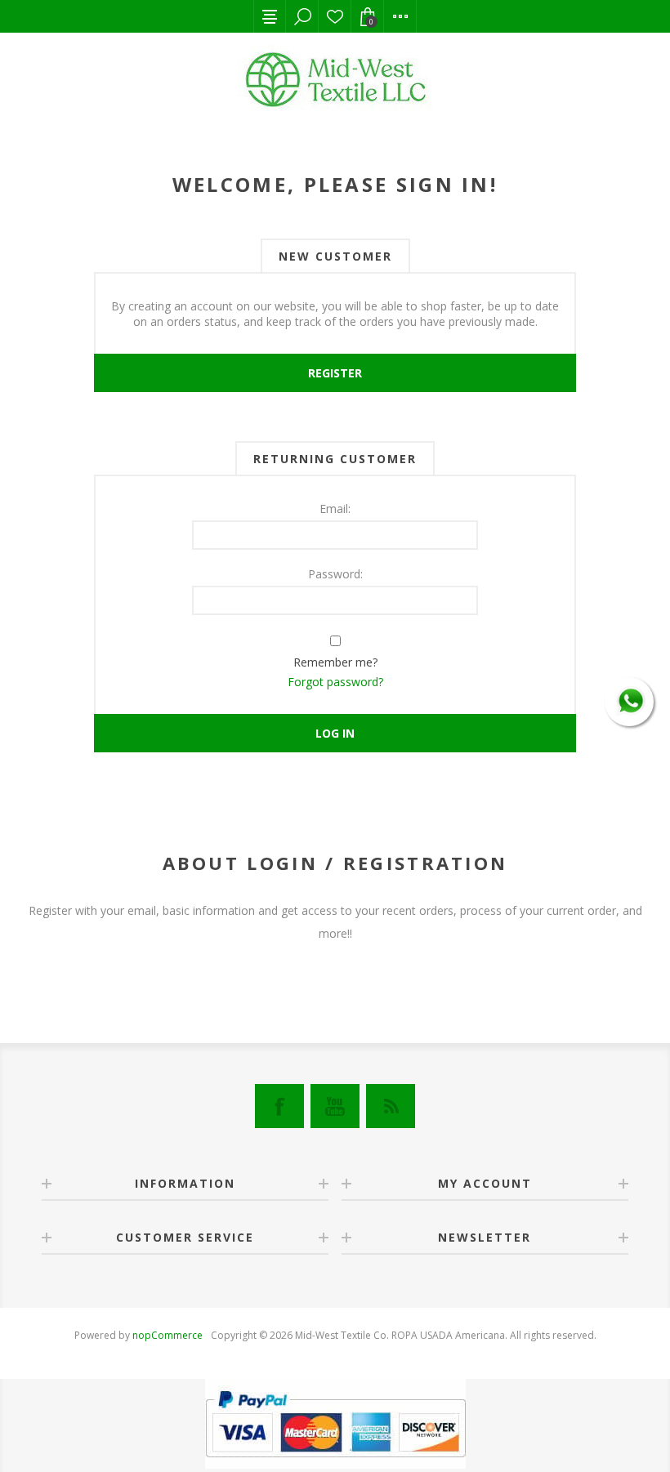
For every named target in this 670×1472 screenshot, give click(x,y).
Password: (335, 574)
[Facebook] (279, 1106)
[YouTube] (335, 1106)
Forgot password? (335, 681)
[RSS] (390, 1106)
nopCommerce (167, 1335)
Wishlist (335, 16)
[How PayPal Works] (335, 1464)
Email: (335, 508)
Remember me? (335, 662)
